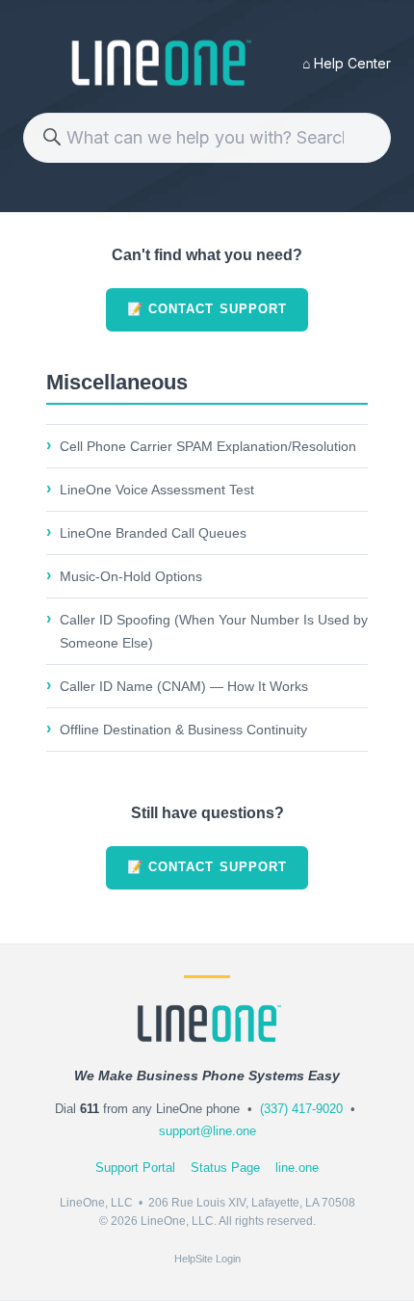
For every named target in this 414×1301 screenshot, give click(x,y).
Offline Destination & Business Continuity (183, 729)
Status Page (225, 1167)
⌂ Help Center (346, 63)
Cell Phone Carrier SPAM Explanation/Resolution (208, 446)
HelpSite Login (207, 1258)
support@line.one (207, 1131)
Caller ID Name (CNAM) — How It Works (184, 686)
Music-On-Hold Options (131, 576)
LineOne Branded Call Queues (153, 533)
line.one (297, 1167)
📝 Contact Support (207, 309)
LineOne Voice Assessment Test (157, 489)
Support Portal (135, 1167)
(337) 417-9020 (301, 1109)
